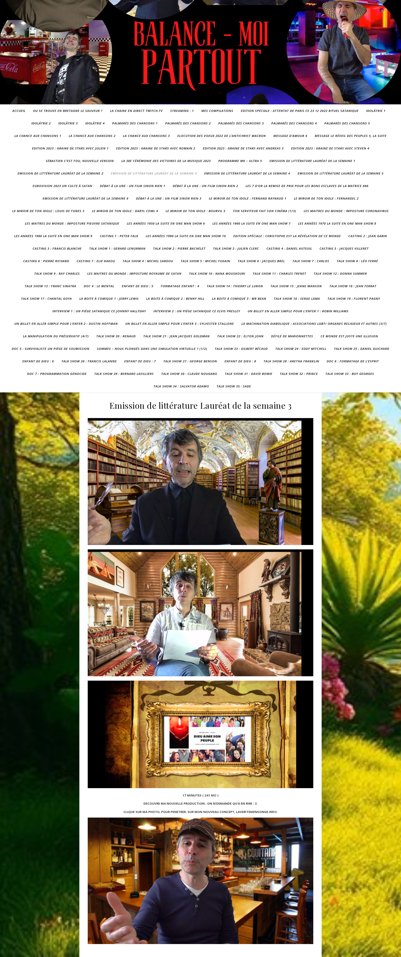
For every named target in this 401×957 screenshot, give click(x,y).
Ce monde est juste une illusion (349, 336)
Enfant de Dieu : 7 (140, 361)
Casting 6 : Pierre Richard (46, 261)
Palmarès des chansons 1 (135, 123)
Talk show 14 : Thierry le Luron (235, 286)
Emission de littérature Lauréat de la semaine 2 (60, 173)
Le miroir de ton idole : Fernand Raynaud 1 (247, 198)
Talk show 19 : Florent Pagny (353, 298)
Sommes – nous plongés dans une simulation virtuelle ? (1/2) (152, 348)
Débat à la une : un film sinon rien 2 (205, 186)
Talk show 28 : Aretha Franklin (291, 361)
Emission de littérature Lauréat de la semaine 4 (247, 173)
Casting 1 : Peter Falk (119, 236)
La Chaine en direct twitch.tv (136, 111)
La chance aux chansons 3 (146, 136)
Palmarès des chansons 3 (241, 123)
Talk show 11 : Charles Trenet (279, 273)
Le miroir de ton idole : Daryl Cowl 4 (125, 211)
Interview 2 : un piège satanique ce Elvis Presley (197, 311)
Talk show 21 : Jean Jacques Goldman (176, 336)
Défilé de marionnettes (292, 336)
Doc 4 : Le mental (99, 286)
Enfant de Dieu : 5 (137, 286)
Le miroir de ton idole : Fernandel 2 (326, 198)
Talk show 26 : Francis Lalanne (89, 361)
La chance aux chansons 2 (92, 136)
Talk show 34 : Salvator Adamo (181, 386)
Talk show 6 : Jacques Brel (261, 261)
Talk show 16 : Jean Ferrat (352, 286)
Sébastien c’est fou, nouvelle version (80, 161)
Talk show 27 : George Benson (190, 361)
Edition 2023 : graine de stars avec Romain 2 (155, 148)
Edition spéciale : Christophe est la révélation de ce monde (287, 236)
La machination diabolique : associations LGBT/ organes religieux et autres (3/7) (314, 323)
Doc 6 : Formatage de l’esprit (353, 361)
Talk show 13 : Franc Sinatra (50, 286)
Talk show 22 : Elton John (240, 336)
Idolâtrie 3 (68, 123)
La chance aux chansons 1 (37, 136)
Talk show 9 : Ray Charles (57, 273)
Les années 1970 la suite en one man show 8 (337, 223)
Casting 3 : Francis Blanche (57, 248)
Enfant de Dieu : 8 (240, 361)
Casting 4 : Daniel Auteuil (289, 248)
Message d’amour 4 (290, 136)
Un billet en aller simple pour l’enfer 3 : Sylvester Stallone (179, 323)
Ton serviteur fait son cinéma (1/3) (264, 211)
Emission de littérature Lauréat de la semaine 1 (312, 161)
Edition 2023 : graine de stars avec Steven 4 (330, 148)
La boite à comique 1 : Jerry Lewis (109, 298)
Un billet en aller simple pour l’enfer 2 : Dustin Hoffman (66, 323)
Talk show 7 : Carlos (310, 261)
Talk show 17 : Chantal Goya (46, 298)
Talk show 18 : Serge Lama (297, 298)
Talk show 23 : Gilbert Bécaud (241, 348)
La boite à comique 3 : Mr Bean (239, 298)
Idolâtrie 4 (95, 123)
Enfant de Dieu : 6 (38, 361)
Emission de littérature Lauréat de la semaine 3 (154, 173)
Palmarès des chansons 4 (294, 123)
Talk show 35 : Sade (234, 386)
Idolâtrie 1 (376, 111)
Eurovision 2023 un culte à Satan (62, 186)
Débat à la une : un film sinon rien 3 (168, 198)
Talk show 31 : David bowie (248, 374)
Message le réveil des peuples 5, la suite (351, 136)
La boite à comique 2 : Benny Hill (175, 298)
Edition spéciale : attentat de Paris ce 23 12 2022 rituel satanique (300, 111)
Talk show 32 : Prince (299, 374)
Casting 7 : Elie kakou (96, 261)
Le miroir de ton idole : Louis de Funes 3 (48, 211)
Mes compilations (217, 111)
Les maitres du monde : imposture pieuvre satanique (72, 223)
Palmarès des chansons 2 (188, 123)
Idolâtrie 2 (41, 123)
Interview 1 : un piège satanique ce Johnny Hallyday (99, 311)
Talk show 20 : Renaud (116, 336)
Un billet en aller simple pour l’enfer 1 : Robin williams (298, 311)
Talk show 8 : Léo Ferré (357, 261)
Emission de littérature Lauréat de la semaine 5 (340, 173)
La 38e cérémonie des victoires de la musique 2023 (166, 161)
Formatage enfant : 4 (180, 286)
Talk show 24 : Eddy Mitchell (300, 348)
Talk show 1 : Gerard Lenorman (117, 248)
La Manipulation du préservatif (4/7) (56, 336)
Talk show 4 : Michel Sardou (148, 261)
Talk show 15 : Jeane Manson (296, 286)
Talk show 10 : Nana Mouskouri (217, 273)
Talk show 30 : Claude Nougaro (189, 374)
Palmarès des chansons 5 (347, 123)
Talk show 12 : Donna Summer (340, 273)
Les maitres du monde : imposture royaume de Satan (134, 273)
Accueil (18, 111)
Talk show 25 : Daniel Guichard (361, 348)
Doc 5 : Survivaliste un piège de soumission (50, 348)
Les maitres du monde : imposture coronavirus (346, 211)
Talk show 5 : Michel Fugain (205, 261)
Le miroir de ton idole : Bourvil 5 (195, 211)
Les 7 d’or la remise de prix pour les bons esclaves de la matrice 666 (307, 186)
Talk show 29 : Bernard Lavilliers (124, 374)
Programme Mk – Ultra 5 (240, 161)
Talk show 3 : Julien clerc (236, 248)
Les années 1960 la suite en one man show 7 (251, 223)
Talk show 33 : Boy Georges (349, 374)
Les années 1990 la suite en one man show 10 (186, 236)
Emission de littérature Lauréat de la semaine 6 (85, 198)
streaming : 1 (182, 111)
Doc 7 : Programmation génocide (57, 374)
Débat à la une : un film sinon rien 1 (132, 186)
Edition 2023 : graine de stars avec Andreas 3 (243, 148)
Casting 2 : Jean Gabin (367, 236)
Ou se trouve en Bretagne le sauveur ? (68, 111)
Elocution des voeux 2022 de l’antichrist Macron (221, 136)
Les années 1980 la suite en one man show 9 (53, 236)
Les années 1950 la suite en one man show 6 (166, 223)
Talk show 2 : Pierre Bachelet (179, 248)
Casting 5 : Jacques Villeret (344, 248)
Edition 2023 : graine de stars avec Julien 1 (70, 148)
